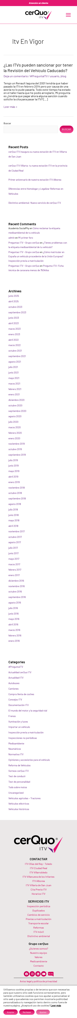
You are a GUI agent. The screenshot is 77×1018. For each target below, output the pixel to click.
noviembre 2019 (16, 443)
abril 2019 (13, 476)
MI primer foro (25, 237)
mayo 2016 (13, 618)
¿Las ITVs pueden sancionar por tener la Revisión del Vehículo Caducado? (38, 67)
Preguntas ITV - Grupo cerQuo (23, 242)
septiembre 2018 (17, 498)
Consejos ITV (15, 699)
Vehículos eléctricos (18, 803)
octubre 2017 (15, 536)
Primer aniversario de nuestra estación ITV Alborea (34, 179)
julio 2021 (13, 366)
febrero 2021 (14, 389)
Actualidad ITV (15, 677)
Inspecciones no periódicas (22, 737)
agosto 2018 (14, 503)
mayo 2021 (13, 377)
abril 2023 (13, 323)
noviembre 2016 (16, 586)
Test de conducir (17, 776)
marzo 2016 (14, 629)
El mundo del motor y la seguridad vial (27, 710)
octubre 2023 (15, 306)
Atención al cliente (38, 2)
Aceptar (10, 1012)
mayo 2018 (13, 520)
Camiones (13, 688)
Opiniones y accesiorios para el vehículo (29, 759)
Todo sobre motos (17, 787)
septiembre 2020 (17, 410)
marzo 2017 (14, 564)
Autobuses (14, 683)
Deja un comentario (16, 76)
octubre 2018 (15, 492)
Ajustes (43, 1012)
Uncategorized (15, 792)
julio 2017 (13, 547)
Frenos (12, 716)
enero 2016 (14, 640)
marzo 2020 (14, 427)
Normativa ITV (15, 754)
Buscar (7, 123)
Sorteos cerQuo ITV (18, 770)
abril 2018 (13, 525)
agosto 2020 (14, 416)
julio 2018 (13, 509)
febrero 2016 (14, 635)
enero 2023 (14, 334)
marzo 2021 (14, 383)
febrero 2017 (14, 569)
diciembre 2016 (16, 580)
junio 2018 (13, 514)
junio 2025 (13, 295)
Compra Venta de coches (21, 694)
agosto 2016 (14, 602)
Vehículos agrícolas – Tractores (24, 798)
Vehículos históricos (18, 809)
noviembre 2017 (16, 531)
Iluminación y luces (18, 721)
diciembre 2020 (16, 399)
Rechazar (27, 1012)
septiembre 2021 (17, 356)
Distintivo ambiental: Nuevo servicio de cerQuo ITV (34, 202)
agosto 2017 (14, 542)
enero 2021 (14, 394)
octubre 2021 (15, 350)
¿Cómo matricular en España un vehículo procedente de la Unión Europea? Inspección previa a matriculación (36, 256)
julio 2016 (13, 608)
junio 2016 (13, 613)
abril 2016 (13, 624)
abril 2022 (13, 339)
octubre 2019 (15, 449)
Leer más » (10, 106)
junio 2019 (13, 465)
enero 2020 (14, 438)
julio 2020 (13, 421)
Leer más (56, 1005)
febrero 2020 (15, 432)
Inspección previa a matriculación (26, 732)
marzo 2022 (14, 345)
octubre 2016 (15, 591)
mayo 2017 (13, 558)
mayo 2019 (13, 471)
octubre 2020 (15, 405)
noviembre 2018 (16, 487)
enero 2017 (14, 575)
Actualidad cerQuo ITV (19, 672)
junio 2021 (13, 372)
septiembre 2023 (17, 312)
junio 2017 (13, 553)
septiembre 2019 (17, 454)
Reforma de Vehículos (19, 765)
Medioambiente (16, 743)
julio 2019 (13, 460)
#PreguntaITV (39, 76)
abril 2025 (13, 301)
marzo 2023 (14, 328)
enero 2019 (14, 482)
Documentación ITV (18, 704)
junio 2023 (13, 317)
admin (11, 237)
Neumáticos (14, 748)
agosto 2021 (14, 361)
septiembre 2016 (17, 596)
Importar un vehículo (19, 726)
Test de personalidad (19, 781)
